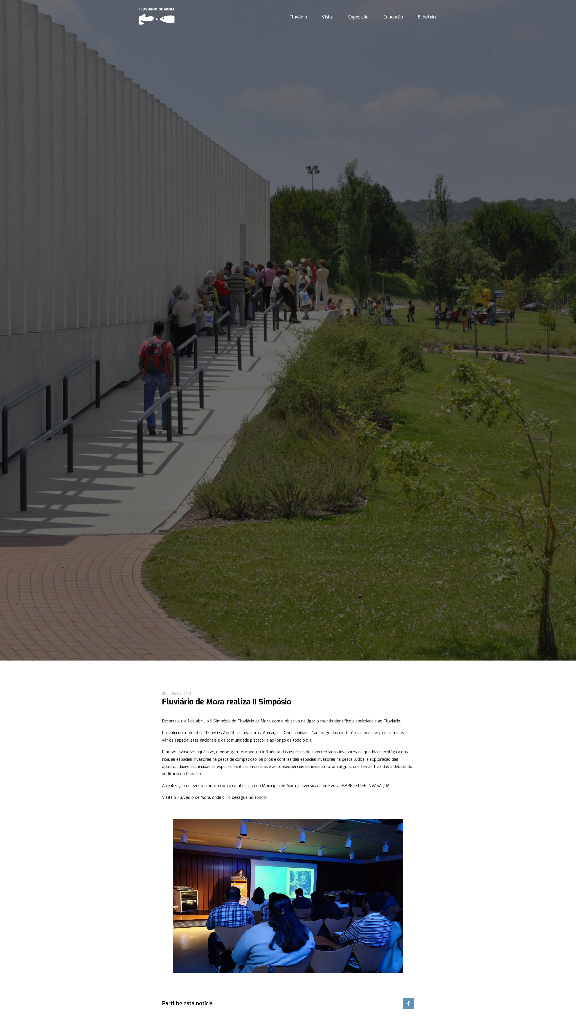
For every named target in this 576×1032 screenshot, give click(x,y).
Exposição (358, 17)
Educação (393, 17)
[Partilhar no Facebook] (408, 1003)
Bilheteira (427, 17)
